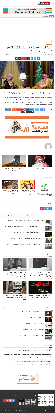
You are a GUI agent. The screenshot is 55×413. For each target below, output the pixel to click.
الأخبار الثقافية (44, 41)
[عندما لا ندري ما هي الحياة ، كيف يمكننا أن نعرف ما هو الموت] (48, 337)
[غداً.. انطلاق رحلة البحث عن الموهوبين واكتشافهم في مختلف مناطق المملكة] (44, 186)
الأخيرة (45, 215)
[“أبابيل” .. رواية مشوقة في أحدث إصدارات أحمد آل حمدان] (48, 313)
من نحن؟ (12, 410)
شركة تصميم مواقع (50, 410)
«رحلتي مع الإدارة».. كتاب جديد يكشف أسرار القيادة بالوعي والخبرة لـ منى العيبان (27, 238)
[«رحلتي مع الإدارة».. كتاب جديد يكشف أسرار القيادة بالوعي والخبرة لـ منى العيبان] (48, 240)
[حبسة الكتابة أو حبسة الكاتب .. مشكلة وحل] (48, 325)
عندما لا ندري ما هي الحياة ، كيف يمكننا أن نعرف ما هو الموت (31, 335)
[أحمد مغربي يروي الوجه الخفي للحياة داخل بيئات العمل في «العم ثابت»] (48, 234)
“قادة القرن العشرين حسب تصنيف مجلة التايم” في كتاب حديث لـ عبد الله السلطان (28, 191)
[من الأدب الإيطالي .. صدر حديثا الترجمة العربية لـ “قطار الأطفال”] (10, 184)
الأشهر (28, 215)
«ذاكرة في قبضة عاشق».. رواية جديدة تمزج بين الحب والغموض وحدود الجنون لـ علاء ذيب (26, 220)
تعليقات (10, 215)
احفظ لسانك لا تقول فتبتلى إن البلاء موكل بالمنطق (33, 329)
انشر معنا (8, 410)
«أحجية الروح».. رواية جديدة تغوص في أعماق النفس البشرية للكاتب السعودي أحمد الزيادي (25, 244)
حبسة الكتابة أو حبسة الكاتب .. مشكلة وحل (35, 323)
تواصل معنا (3, 410)
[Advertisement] (27, 29)
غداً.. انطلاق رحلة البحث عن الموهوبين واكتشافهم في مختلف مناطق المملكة (44, 194)
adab (49, 54)
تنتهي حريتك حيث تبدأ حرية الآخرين (36, 317)
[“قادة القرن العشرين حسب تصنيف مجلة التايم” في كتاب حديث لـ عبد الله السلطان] (27, 184)
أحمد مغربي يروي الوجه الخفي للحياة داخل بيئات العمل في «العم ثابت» (34, 16)
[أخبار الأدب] (44, 3)
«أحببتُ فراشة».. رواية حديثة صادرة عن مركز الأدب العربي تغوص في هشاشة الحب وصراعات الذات (24, 226)
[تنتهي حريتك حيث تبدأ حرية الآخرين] (48, 319)
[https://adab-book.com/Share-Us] (27, 10)
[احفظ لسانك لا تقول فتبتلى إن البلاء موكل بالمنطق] (48, 331)
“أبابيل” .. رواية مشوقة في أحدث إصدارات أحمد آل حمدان (32, 311)
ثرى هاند (44, 410)
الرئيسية (49, 41)
